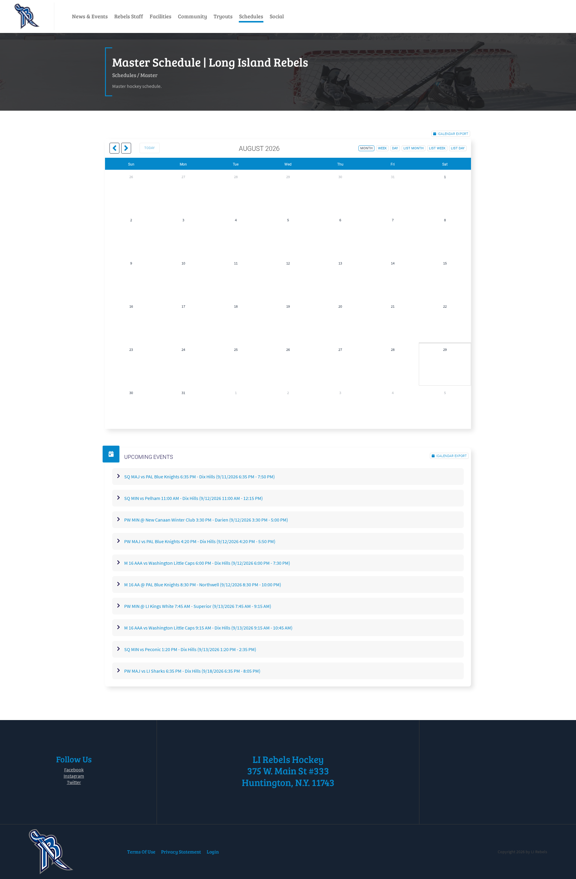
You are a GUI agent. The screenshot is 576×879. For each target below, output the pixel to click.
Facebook (74, 770)
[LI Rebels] (27, 16)
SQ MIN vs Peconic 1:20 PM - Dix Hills (190, 649)
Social (277, 16)
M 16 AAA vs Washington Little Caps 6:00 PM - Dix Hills (207, 563)
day (395, 148)
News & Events (90, 16)
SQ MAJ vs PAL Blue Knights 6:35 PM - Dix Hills (199, 477)
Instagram (74, 776)
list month (414, 148)
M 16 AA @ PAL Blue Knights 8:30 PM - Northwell (202, 584)
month (366, 148)
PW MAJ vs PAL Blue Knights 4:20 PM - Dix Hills (199, 541)
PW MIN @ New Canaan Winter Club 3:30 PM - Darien (206, 520)
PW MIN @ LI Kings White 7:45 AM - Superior (197, 606)
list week (437, 148)
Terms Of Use (141, 851)
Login (213, 851)
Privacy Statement (181, 851)
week (382, 148)
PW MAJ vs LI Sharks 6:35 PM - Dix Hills (192, 671)
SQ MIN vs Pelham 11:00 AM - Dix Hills (193, 498)
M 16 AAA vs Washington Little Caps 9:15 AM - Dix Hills (208, 628)
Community (192, 16)
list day (458, 148)
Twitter (74, 782)
